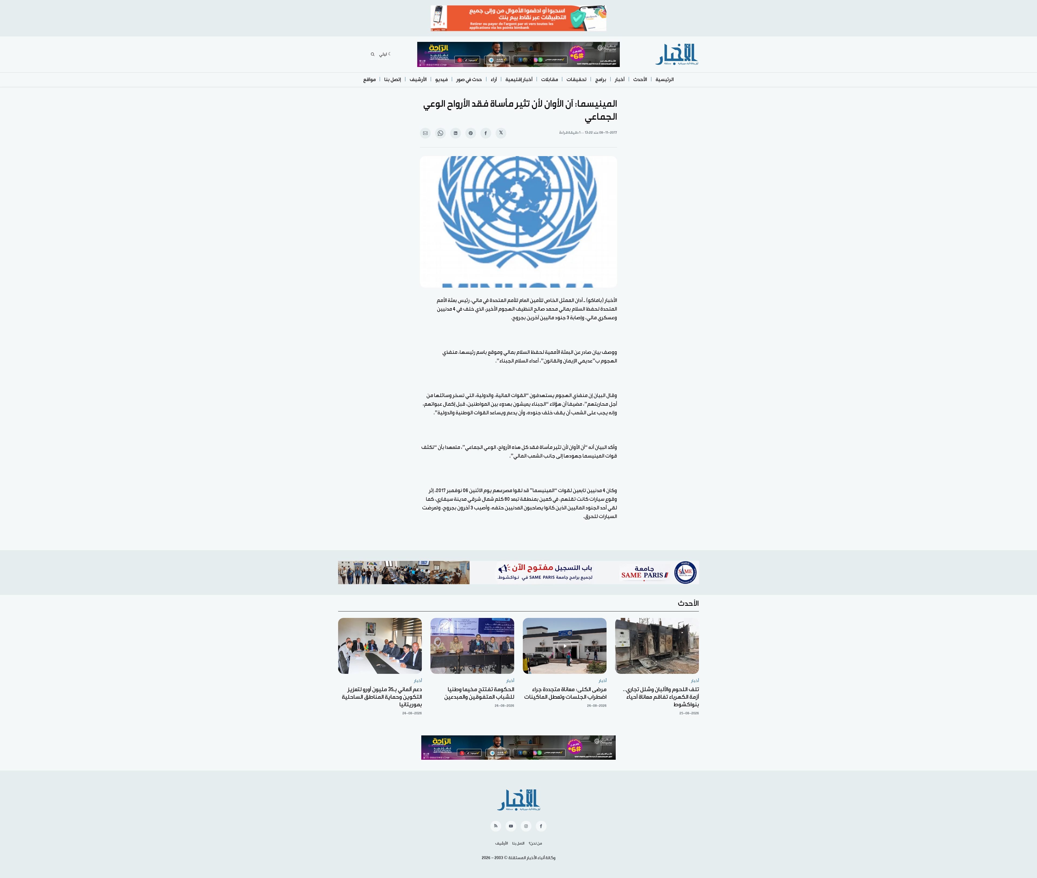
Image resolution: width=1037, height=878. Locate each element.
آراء (494, 79)
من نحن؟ (535, 843)
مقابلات (549, 79)
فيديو (441, 79)
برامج (600, 79)
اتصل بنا (518, 843)
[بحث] (373, 54)
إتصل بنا (392, 79)
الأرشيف (418, 79)
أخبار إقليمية (519, 79)
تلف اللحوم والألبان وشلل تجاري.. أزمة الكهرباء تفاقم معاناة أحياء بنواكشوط (661, 697)
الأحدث (640, 79)
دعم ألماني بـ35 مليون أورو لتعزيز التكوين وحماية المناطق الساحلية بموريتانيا (382, 697)
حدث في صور (469, 79)
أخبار (620, 79)
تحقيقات (577, 79)
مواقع (369, 79)
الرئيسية (665, 79)
